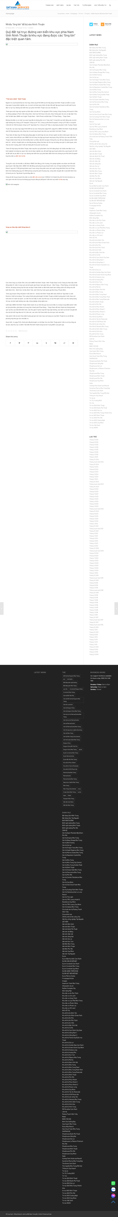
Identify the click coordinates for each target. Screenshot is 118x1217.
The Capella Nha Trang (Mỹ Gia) (99, 393)
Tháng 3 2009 (93, 654)
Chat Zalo (113, 1192)
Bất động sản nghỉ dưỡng (70, 682)
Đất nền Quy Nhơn (95, 178)
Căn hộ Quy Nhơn (94, 112)
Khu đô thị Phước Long (96, 314)
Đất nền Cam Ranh (68, 802)
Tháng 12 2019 (93, 575)
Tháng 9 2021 (93, 533)
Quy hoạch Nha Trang (96, 351)
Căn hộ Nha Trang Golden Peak (99, 94)
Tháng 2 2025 (93, 454)
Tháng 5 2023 (93, 499)
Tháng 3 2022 (93, 521)
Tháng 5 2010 (93, 652)
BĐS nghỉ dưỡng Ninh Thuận (98, 57)
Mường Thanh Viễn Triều (97, 341)
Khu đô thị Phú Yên (95, 304)
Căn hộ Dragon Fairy (69, 708)
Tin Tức (25, 28)
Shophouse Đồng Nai (96, 363)
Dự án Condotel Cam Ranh (97, 191)
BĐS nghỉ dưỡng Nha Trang (98, 55)
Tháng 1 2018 (93, 615)
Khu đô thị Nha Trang (96, 292)
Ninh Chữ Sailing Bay (96, 349)
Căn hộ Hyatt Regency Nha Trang (100, 82)
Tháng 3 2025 (93, 452)
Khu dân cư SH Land (95, 235)
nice (79, 789)
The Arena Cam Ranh (96, 390)
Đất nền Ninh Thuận (95, 173)
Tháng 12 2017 (93, 617)
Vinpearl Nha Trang (68, 798)
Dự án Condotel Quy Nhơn (97, 196)
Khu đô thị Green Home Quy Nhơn (100, 275)
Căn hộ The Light (94, 124)
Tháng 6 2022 (93, 516)
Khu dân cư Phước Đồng (97, 230)
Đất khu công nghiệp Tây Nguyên (100, 146)
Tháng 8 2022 (93, 514)
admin (31, 28)
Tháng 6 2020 (93, 560)
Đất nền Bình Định (95, 151)
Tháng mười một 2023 (96, 484)
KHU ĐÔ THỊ (93, 238)
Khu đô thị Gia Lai (95, 270)
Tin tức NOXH (93, 428)
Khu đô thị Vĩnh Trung (96, 334)
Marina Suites (67, 775)
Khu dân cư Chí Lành (96, 223)
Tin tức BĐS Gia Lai (95, 410)
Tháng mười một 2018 (96, 590)
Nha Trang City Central (69, 789)
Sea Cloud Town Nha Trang (98, 356)
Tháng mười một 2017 (96, 620)
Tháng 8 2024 (93, 469)
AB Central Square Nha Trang (71, 676)
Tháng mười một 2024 (96, 462)
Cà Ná (60, 179)
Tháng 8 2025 (93, 442)
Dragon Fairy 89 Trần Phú (70, 746)
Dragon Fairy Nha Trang (70, 749)
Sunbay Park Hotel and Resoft (99, 386)
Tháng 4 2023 (93, 501)
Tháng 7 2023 (93, 494)
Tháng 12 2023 (94, 482)
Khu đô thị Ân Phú (95, 245)
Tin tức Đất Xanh (94, 425)
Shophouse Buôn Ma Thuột (98, 361)
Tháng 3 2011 (93, 639)
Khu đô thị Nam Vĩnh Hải (97, 289)
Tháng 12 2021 (93, 526)
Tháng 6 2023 (93, 496)
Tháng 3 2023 (93, 504)
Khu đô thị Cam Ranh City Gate (99, 257)
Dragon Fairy (67, 743)
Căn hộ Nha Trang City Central (99, 92)
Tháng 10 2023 (94, 487)
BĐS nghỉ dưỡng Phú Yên (97, 60)
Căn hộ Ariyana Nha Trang (97, 70)
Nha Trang (66, 785)
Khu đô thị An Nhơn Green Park (99, 242)
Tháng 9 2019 (93, 583)
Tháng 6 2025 (93, 445)
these (69, 795)
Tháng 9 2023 (93, 489)
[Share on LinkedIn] (37, 343)
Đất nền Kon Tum (95, 168)
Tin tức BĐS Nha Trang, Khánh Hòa (100, 413)
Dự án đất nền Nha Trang (70, 759)
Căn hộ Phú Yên (94, 104)
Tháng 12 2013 (93, 632)
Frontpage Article (95, 205)
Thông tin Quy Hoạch (96, 395)
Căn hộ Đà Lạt (94, 77)
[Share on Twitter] (19, 343)
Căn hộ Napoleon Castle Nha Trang (100, 87)
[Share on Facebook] (10, 343)
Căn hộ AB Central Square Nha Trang (71, 700)
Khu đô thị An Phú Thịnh (97, 247)
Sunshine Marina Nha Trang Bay (99, 388)
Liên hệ (91, 339)
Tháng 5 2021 (93, 541)
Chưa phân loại (94, 141)
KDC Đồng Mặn (94, 218)
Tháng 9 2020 (93, 553)
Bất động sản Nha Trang (70, 685)
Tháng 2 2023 (93, 506)
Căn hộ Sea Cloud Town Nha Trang (100, 114)
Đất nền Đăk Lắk (94, 161)
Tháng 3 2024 (93, 474)
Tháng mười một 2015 (96, 625)
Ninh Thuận (22, 99)
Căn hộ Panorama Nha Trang (98, 102)
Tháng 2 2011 (93, 642)
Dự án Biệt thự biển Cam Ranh (99, 186)
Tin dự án (19, 28)
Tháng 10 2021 (94, 531)
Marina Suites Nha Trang (70, 779)
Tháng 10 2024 (94, 464)
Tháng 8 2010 (93, 649)
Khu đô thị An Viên (95, 250)
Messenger (113, 1198)
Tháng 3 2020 (93, 568)
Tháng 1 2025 (93, 457)
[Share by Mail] (73, 343)
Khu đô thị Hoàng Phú (96, 280)
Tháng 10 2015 (94, 627)
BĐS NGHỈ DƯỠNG (95, 52)
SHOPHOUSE (93, 358)
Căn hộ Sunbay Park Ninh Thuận (99, 117)
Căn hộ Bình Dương (95, 75)
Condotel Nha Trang (69, 692)
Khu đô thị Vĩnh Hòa (95, 331)
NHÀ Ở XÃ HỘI (93, 346)
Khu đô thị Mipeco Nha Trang (98, 284)
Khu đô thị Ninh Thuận (96, 302)
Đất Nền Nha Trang (95, 171)
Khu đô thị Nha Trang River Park (99, 297)
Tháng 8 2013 (93, 635)
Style (91, 383)
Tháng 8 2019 (93, 585)
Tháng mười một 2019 (96, 578)
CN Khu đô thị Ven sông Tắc (98, 144)
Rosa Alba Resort (95, 353)
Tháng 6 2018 (93, 602)
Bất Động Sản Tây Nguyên (97, 50)
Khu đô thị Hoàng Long (96, 277)
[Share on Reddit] (64, 343)
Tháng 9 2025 (93, 440)
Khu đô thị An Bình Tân (96, 240)
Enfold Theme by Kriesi (44, 1214)
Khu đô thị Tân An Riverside (98, 319)
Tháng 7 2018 (93, 600)
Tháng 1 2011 (93, 644)
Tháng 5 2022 (93, 519)
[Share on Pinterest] (28, 343)
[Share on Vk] (55, 343)
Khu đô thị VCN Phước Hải (97, 321)
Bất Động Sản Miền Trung (97, 48)
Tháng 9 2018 (93, 595)
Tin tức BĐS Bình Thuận (97, 405)
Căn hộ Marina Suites (69, 723)
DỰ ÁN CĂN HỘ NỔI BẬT (96, 188)
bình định (69, 679)
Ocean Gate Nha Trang (69, 792)
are (64, 679)
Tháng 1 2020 (93, 573)
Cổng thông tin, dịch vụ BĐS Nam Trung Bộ (26, 1214)
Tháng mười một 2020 (96, 551)
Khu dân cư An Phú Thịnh (97, 220)
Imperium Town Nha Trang (97, 210)
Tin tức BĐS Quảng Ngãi (97, 420)
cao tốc (65, 689)
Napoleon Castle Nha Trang (71, 782)
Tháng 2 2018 (93, 612)
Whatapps (113, 1186)
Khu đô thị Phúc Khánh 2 (97, 312)
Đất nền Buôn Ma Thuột (97, 156)
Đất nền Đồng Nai (95, 164)
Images (91, 208)
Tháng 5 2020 (93, 563)
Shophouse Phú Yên (95, 378)
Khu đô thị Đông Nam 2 (96, 262)
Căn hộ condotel (68, 704)
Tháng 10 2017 (93, 622)
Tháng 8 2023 (93, 491)
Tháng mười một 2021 (96, 528)
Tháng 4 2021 (93, 543)
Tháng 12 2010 (94, 647)
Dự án (91, 183)
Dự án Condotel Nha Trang (97, 193)
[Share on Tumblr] (46, 343)
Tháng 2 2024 (93, 477)
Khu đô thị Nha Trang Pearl (98, 294)
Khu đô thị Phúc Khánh (96, 307)
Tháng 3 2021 (93, 546)
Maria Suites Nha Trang (69, 772)
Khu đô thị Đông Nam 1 (96, 260)
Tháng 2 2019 (93, 588)
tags (64, 795)
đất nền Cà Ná (20, 156)
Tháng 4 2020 (93, 565)
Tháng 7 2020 (93, 558)
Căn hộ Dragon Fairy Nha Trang (99, 80)
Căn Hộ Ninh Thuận (95, 97)
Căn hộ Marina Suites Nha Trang (99, 85)
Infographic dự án (95, 213)
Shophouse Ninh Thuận (97, 376)
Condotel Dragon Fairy (76, 689)
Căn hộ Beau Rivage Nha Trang (99, 72)
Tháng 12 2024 (94, 459)
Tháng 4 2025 (93, 449)
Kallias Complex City (96, 215)
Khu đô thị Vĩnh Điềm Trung (98, 329)
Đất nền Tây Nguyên (95, 181)
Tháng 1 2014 (93, 630)
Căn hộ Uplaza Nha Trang (97, 134)
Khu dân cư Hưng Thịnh (96, 225)
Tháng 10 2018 (94, 593)
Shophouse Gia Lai (95, 366)
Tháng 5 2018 (93, 605)
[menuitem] (49, 5)
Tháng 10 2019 (94, 580)
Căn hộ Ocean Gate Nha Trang (99, 99)
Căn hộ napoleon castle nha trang (72, 730)
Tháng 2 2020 (93, 570)
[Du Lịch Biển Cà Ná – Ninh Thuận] (2, 608)
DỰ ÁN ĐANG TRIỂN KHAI (97, 198)
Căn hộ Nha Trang (95, 90)
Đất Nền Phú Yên (94, 176)
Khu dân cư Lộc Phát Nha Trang (99, 228)
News (91, 344)
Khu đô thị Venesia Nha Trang (98, 326)
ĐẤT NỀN (92, 149)
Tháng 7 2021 (93, 536)
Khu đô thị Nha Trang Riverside (99, 299)
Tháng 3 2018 (93, 610)
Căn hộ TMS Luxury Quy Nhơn (98, 131)
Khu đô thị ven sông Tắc (97, 324)
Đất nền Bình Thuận (95, 154)
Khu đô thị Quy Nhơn (96, 317)
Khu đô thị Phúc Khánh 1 (97, 309)
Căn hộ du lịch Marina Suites (71, 720)
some (79, 792)
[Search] (110, 5)
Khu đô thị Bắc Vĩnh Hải (97, 252)
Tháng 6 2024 (93, 472)
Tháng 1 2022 (93, 524)
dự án (80, 749)
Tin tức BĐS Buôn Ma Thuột (98, 408)
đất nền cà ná (37, 177)
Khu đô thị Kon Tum (95, 282)
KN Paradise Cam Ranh (96, 336)
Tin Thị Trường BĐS (95, 400)
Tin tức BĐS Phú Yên (95, 418)
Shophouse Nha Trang (96, 373)
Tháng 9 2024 (93, 467)
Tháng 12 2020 (94, 548)
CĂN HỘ (91, 62)
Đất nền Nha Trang (68, 805)
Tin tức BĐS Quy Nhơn (96, 423)
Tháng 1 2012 (93, 637)
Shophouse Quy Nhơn (96, 381)
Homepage (10, 13)
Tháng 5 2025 (93, 447)
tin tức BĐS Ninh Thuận (96, 415)
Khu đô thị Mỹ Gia (94, 287)
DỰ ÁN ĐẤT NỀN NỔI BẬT (97, 200)
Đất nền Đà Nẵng (94, 159)
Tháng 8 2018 (93, 597)
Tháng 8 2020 (93, 556)
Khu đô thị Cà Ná (94, 255)
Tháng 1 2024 (93, 479)
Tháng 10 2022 (94, 511)
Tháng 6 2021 (93, 538)
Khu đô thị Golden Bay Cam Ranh (100, 272)
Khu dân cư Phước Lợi (96, 233)
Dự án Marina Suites (95, 203)
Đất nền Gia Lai (94, 166)
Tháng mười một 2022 (96, 509)
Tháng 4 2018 (93, 607)
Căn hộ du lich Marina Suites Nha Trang (72, 715)
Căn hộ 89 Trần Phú (68, 695)
